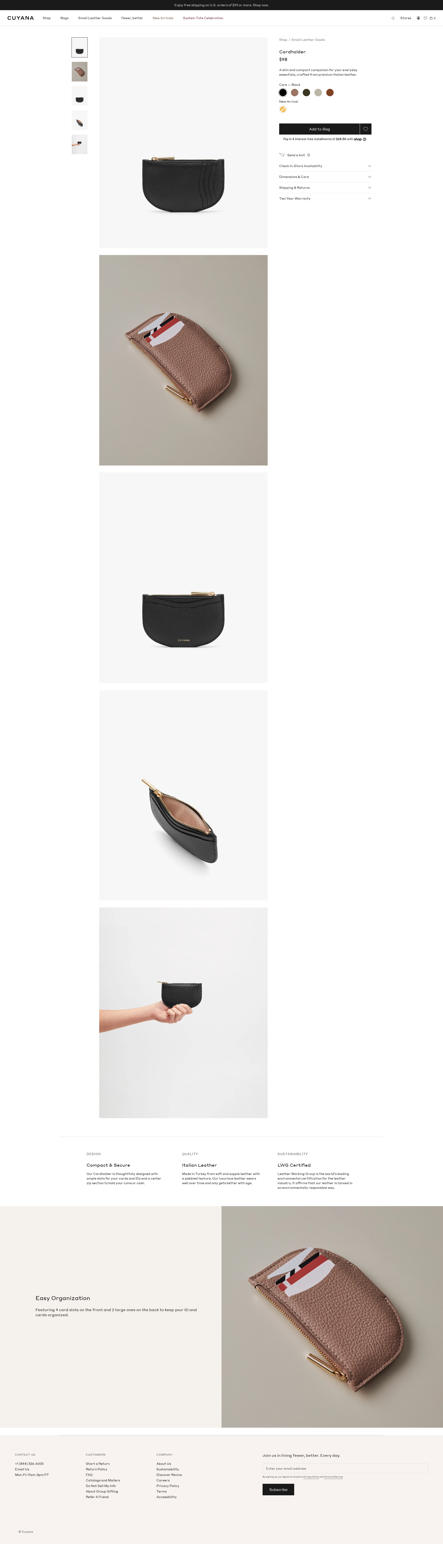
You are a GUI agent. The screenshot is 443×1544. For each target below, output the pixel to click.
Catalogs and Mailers (103, 1480)
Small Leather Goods (95, 18)
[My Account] (418, 18)
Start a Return (98, 1464)
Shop (47, 18)
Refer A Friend (97, 1497)
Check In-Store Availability (300, 166)
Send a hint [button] (296, 155)
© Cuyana (25, 1531)
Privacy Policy (167, 1486)
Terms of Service (333, 1476)
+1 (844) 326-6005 (29, 1464)
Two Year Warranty (295, 198)
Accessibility (166, 1497)
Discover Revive (169, 1475)
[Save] (365, 129)
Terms (161, 1491)
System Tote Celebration (203, 18)
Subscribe (278, 1489)
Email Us (22, 1469)
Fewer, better (132, 18)
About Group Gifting (102, 1491)
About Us (163, 1464)
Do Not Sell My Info (101, 1486)
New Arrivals (163, 18)
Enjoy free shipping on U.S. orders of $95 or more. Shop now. (221, 5)
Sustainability (167, 1469)
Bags (64, 18)
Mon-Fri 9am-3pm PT (32, 1475)
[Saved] (425, 18)
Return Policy (96, 1469)
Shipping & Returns (294, 187)
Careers (163, 1480)
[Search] (393, 18)
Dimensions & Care (294, 177)
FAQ (89, 1475)
